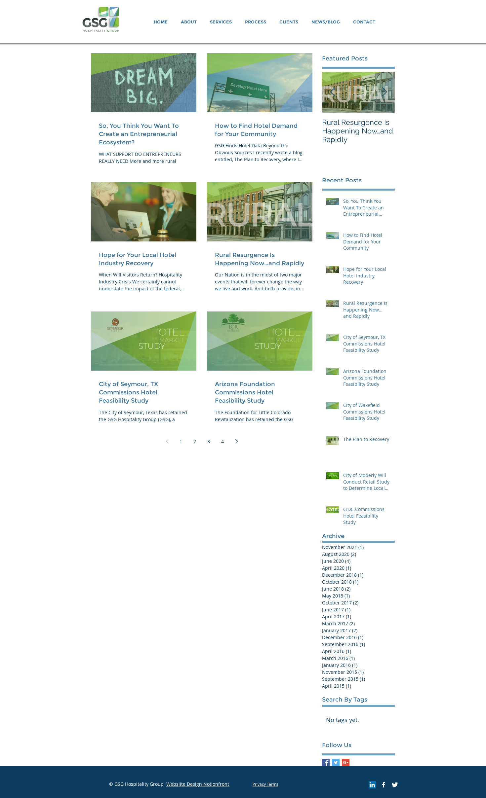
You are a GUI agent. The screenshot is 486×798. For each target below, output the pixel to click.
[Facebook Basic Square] (326, 762)
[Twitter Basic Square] (336, 762)
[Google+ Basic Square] (345, 762)
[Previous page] (167, 441)
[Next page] (236, 441)
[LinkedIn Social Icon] (372, 784)
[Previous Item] (333, 92)
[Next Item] (384, 92)
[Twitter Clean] (394, 784)
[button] (188, 22)
